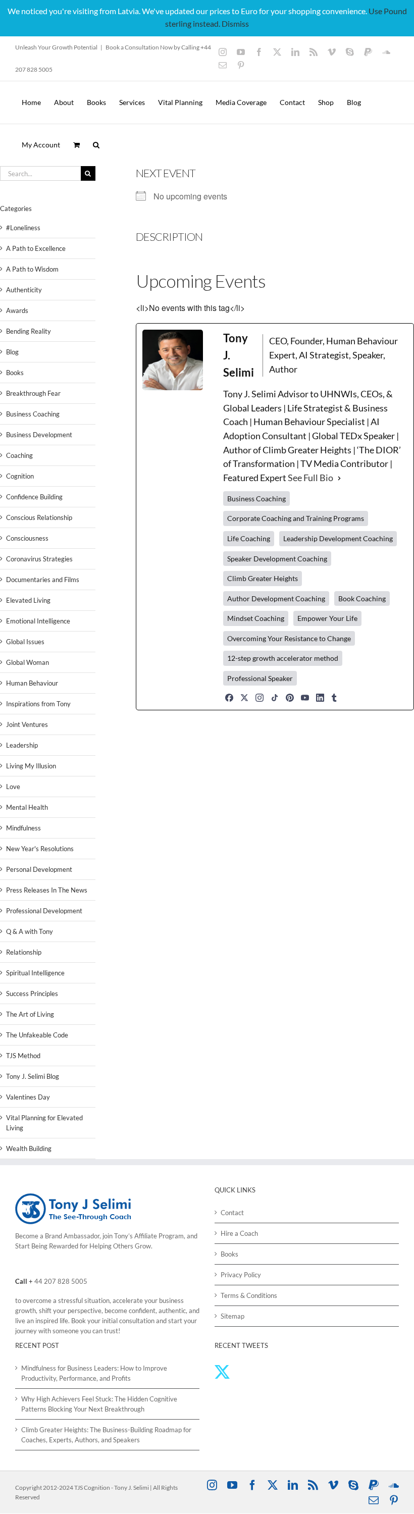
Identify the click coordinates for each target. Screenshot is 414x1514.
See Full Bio (310, 477)
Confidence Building (34, 497)
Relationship (23, 952)
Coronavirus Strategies (39, 559)
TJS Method (23, 1056)
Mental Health (27, 807)
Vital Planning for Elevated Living (44, 1123)
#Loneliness (23, 228)
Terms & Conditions (249, 1295)
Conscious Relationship (39, 517)
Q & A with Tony (29, 931)
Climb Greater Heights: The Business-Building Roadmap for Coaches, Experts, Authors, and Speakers (106, 1435)
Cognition (20, 476)
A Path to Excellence (36, 248)
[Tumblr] (334, 698)
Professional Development (44, 911)
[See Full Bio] (339, 478)
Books (15, 373)
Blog (12, 352)
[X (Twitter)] (244, 698)
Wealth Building (28, 1148)
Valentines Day (28, 1097)
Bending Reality (28, 331)
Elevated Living (28, 600)
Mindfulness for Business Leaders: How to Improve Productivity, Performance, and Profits (94, 1373)
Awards (17, 310)
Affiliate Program (159, 1236)
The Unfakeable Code (37, 1035)
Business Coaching (33, 414)
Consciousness (27, 538)
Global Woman (27, 662)
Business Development (39, 435)
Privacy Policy (241, 1275)
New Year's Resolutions (40, 849)
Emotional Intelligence (38, 621)
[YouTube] (305, 698)
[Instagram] (259, 698)
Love (13, 786)
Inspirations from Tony (38, 704)
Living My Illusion (31, 766)
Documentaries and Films (42, 580)
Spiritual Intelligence (35, 973)
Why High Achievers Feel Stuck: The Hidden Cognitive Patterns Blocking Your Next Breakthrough (99, 1404)
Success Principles (32, 993)
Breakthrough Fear (33, 393)
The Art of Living (30, 1014)
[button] (96, 145)
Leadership (22, 745)
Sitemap (232, 1316)
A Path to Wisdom (32, 269)
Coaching (19, 455)
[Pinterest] (290, 698)
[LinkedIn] (320, 698)
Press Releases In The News (46, 890)
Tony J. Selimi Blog (32, 1076)
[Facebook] (229, 698)
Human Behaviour (32, 683)
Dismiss (235, 23)
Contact (232, 1213)
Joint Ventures (27, 724)
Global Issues (25, 642)
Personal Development (39, 869)
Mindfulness (23, 828)
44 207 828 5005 (60, 1281)
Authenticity (24, 290)
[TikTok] (275, 698)
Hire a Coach (239, 1233)
